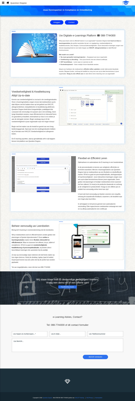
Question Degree (47, 397)
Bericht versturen (95, 357)
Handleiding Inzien (67, 287)
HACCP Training (79, 397)
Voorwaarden (98, 397)
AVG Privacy (89, 397)
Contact (71, 22)
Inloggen (56, 22)
